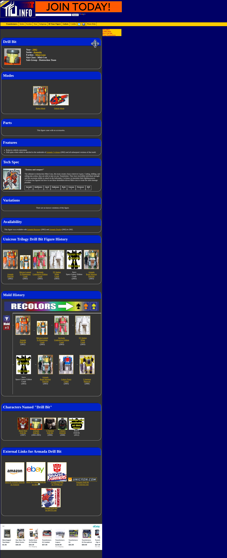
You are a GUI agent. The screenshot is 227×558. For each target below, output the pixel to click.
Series (22, 24)
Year (35, 24)
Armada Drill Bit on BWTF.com (51, 509)
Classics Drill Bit (62, 432)
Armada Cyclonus (53, 152)
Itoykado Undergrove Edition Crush (40, 274)
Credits (73, 24)
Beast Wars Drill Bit (23, 432)
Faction (29, 24)
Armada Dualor (55, 229)
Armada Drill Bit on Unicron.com (82, 483)
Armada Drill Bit (36, 432)
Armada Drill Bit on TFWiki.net (57, 483)
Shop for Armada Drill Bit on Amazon (15, 483)
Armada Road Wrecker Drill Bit (91, 274)
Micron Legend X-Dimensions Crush (25, 274)
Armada (37, 52)
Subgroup (42, 24)
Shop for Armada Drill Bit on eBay (36, 483)
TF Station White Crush (57, 274)
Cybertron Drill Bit (50, 432)
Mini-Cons (40, 55)
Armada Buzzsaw (33, 229)
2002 (35, 49)
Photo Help (91, 24)
